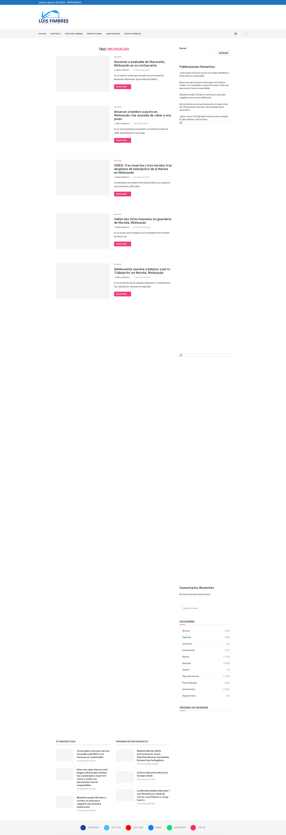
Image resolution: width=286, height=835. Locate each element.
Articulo (206, 631)
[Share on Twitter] (143, 93)
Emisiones (206, 644)
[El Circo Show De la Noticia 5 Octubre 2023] (125, 777)
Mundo (206, 657)
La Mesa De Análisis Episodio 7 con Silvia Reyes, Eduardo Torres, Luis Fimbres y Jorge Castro (153, 795)
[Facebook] (229, 2)
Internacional (206, 650)
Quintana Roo (113, 34)
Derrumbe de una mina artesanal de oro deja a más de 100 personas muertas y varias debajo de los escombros (203, 107)
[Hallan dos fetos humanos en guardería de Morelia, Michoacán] (83, 231)
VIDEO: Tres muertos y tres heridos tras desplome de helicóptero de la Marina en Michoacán (143, 169)
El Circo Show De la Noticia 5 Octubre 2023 (152, 774)
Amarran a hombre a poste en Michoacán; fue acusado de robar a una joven (142, 115)
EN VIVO (42, 34)
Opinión (206, 670)
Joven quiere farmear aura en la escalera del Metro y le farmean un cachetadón (93, 754)
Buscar (182, 48)
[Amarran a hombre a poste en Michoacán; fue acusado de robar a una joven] (83, 124)
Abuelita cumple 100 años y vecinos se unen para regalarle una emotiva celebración (92, 802)
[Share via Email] (149, 93)
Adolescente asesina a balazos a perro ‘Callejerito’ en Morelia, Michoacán (142, 271)
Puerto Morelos (132, 34)
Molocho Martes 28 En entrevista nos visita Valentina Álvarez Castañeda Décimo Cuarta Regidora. (153, 756)
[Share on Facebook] (140, 93)
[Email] (239, 2)
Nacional (206, 663)
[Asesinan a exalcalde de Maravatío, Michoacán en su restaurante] (83, 74)
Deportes (206, 637)
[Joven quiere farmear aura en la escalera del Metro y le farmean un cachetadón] (65, 755)
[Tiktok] (246, 2)
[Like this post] (136, 93)
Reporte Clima (94, 34)
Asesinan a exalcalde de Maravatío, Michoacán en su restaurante (139, 63)
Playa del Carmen (74, 34)
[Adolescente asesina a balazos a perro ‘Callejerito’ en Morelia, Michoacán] (83, 281)
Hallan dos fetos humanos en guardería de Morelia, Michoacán (142, 220)
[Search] (240, 33)
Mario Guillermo (122, 70)
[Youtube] (236, 2)
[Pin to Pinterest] (146, 93)
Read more (121, 87)
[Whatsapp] (243, 2)
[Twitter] (233, 2)
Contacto (55, 34)
